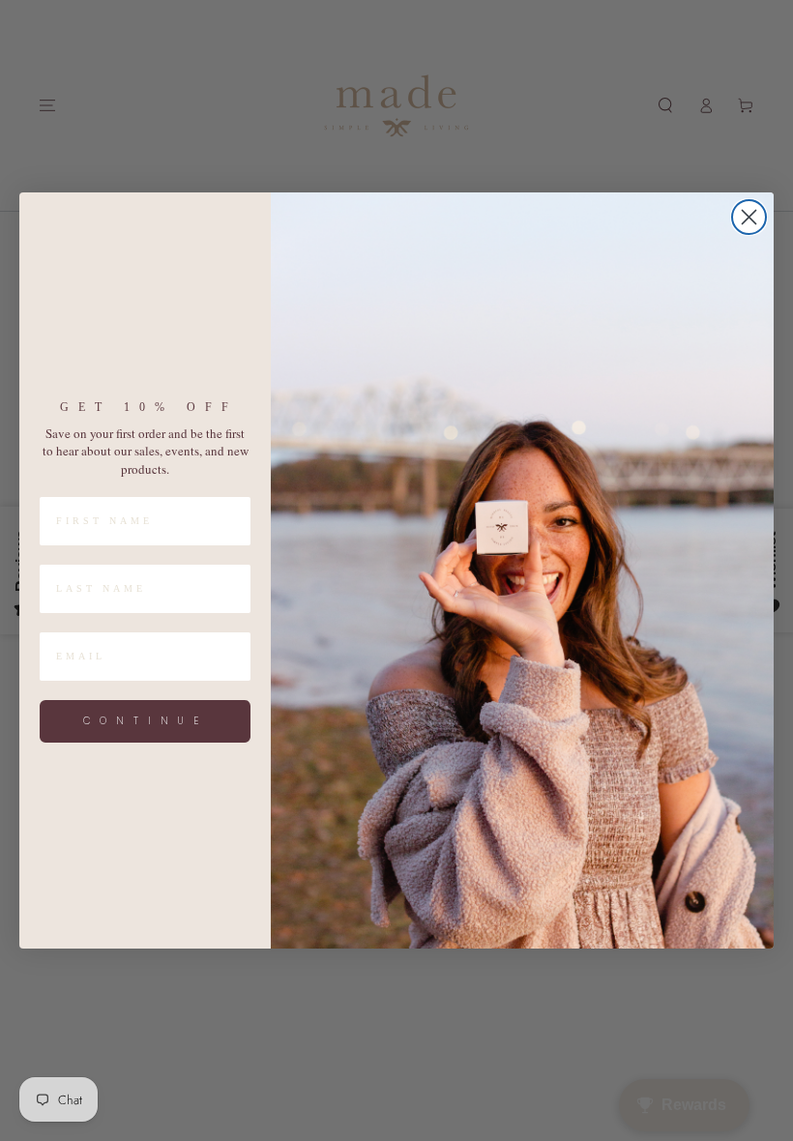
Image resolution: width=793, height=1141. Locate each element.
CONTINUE (145, 721)
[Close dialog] (749, 217)
